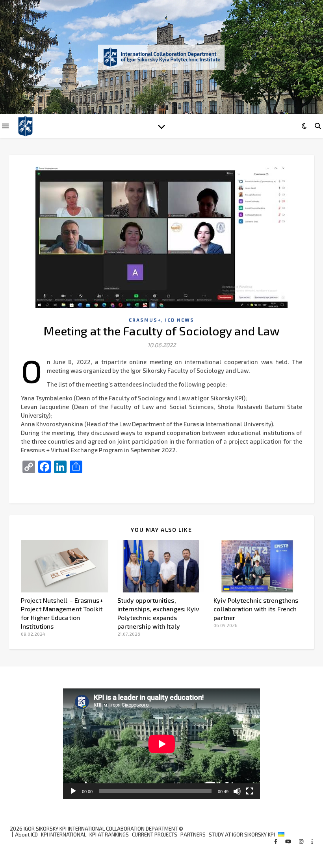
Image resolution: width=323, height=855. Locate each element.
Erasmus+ (145, 319)
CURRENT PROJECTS (154, 834)
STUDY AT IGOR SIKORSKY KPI (242, 834)
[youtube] (288, 841)
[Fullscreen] (250, 791)
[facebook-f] (276, 841)
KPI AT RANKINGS (109, 834)
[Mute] (237, 791)
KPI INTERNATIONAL (63, 834)
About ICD (26, 834)
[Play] (73, 791)
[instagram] (301, 841)
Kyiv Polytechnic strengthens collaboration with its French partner (255, 608)
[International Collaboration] (161, 57)
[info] (312, 841)
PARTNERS (193, 834)
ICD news (179, 319)
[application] (161, 743)
